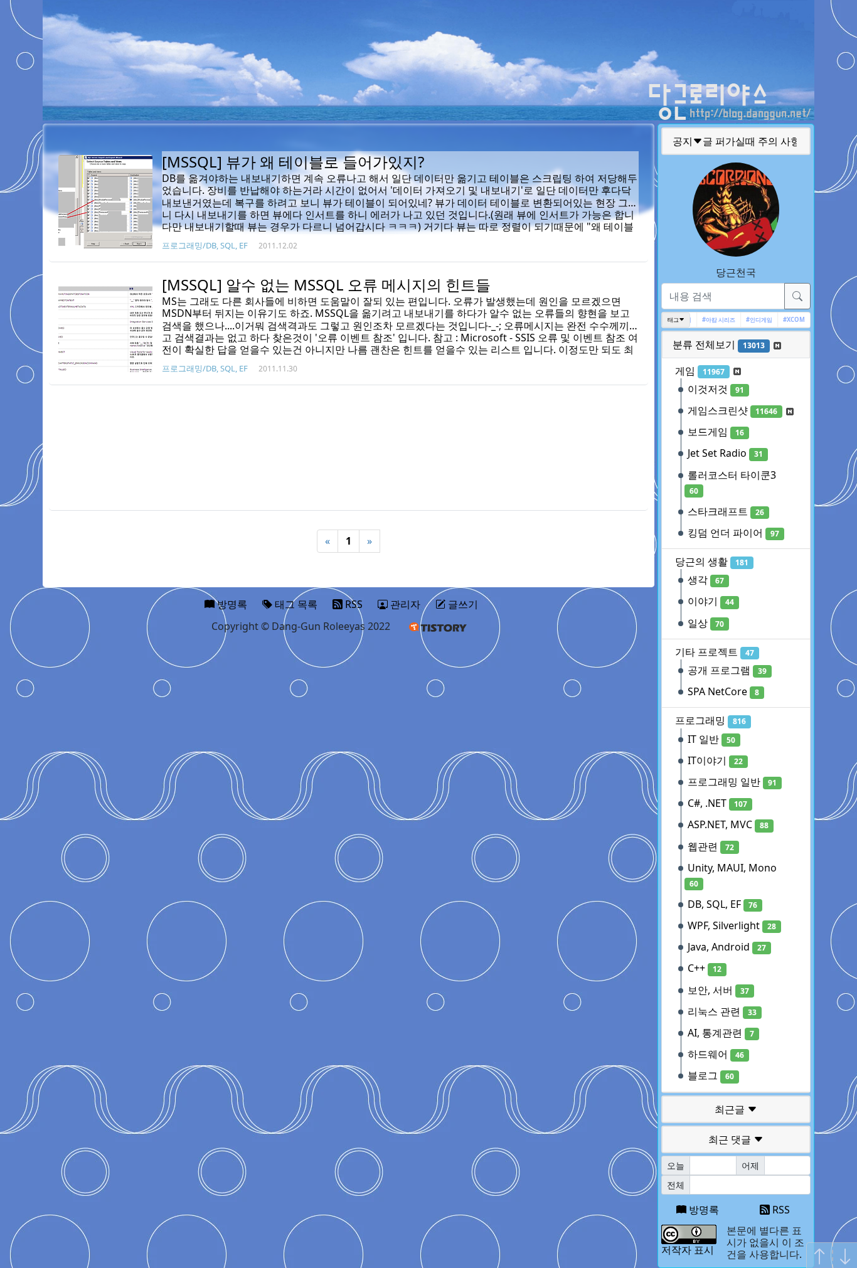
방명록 (702, 1210)
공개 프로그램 (727, 670)
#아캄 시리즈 (710, 320)
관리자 (404, 604)
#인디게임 (750, 320)
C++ (704, 968)
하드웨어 (716, 1054)
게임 (700, 371)
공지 (737, 141)
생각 (706, 580)
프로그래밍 (710, 720)
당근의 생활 (711, 561)
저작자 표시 (687, 1250)
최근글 (731, 1109)
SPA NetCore (723, 691)
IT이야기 (715, 760)
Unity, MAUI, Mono (732, 875)
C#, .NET (717, 803)
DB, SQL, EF (722, 904)
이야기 (711, 601)
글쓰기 (461, 604)
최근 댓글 (730, 1139)
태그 (673, 320)
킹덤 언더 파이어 (733, 533)
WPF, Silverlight (732, 925)
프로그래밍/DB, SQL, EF (205, 245)
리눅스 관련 (722, 1011)
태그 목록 (294, 604)
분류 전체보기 (719, 344)
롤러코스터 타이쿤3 (732, 482)
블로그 (711, 1075)
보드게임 (716, 432)
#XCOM (785, 320)
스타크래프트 (726, 511)
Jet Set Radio (725, 453)
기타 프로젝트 (714, 652)
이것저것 (716, 389)
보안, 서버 (718, 990)
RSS (780, 1210)
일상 (706, 623)
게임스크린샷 (732, 410)
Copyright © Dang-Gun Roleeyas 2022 (300, 626)
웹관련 (711, 846)
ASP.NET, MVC (728, 824)
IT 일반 (711, 739)
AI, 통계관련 (721, 1033)
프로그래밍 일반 (732, 782)
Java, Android (727, 947)
